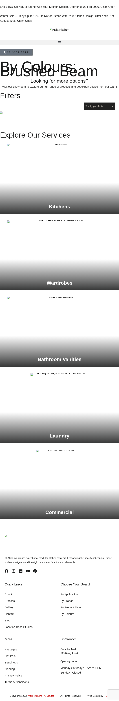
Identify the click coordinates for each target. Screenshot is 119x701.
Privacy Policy (13, 675)
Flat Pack (10, 656)
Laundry (59, 436)
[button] (59, 42)
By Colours (67, 614)
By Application (69, 594)
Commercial (59, 512)
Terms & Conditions (17, 682)
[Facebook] (6, 571)
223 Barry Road (69, 653)
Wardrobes (60, 283)
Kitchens (59, 206)
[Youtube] (28, 571)
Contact (9, 614)
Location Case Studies (19, 627)
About (8, 594)
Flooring (10, 669)
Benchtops (11, 662)
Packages (11, 649)
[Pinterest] (35, 571)
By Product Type (70, 607)
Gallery (9, 607)
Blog (7, 620)
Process (10, 601)
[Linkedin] (21, 571)
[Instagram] (13, 571)
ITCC (106, 695)
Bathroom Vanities (60, 359)
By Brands (66, 601)
